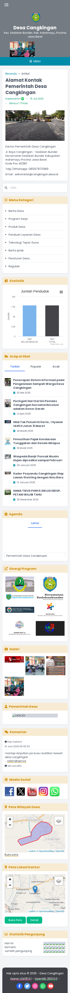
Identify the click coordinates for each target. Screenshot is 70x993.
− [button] (10, 825)
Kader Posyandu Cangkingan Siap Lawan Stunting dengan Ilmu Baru (38, 475)
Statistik (17, 281)
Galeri (14, 649)
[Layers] (58, 820)
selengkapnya (16, 758)
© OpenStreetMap (45, 850)
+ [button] (10, 819)
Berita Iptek (16, 250)
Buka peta (11, 854)
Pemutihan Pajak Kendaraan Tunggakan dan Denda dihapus (36, 441)
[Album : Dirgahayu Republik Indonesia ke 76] (14, 665)
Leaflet (32, 850)
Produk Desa (17, 227)
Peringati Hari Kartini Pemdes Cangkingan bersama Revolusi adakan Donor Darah (36, 405)
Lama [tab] (35, 523)
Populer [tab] (36, 366)
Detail (34, 920)
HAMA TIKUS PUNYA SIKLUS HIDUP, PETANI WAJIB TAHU (37, 492)
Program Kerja (18, 219)
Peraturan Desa (19, 258)
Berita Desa (16, 211)
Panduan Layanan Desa (24, 235)
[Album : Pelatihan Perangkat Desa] (35, 665)
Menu (37, 61)
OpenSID (60, 850)
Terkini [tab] (14, 366)
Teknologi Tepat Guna (24, 242)
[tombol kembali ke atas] (62, 985)
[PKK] (16, 49)
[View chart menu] (61, 292)
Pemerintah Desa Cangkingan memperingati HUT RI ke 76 (26, 554)
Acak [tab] (56, 366)
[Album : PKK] (14, 686)
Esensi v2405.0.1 (21, 979)
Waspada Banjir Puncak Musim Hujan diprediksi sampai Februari (37, 458)
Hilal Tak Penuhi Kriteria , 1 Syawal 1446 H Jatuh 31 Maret (38, 424)
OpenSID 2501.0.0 (46, 979)
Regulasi (14, 266)
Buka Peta (15, 920)
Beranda (11, 74)
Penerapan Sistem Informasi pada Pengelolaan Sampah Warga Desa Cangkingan (38, 384)
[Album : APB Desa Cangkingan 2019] (55, 665)
